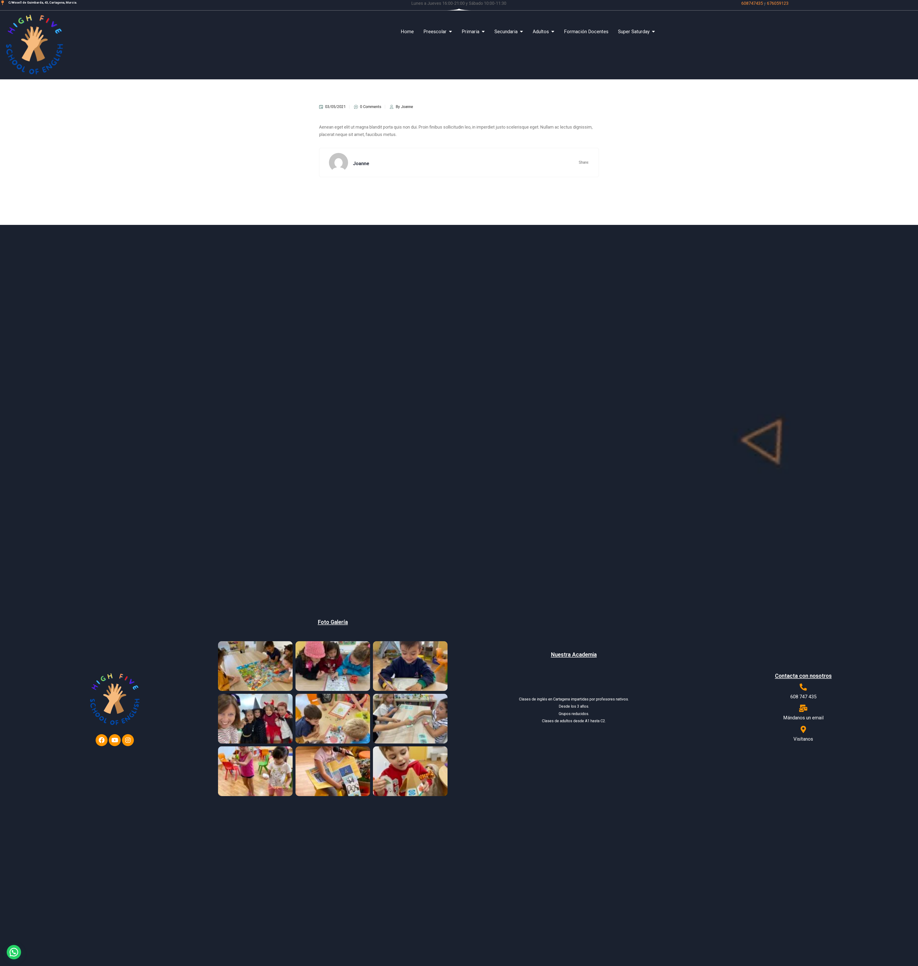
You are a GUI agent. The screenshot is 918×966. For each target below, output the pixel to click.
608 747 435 (803, 697)
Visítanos (803, 739)
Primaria (470, 31)
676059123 (777, 3)
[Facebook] (102, 740)
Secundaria (506, 31)
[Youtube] (115, 740)
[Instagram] (128, 740)
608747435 (752, 3)
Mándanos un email (803, 718)
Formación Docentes (586, 31)
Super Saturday (634, 31)
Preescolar (435, 31)
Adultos (541, 31)
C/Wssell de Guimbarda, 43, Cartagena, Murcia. (42, 2)
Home (407, 31)
